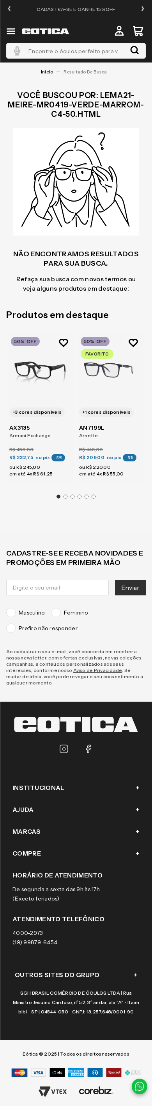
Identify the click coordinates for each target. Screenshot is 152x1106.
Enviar (130, 587)
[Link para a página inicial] (47, 72)
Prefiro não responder (48, 628)
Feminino (76, 612)
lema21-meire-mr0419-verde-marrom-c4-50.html (87, 72)
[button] (9, 9)
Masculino (32, 612)
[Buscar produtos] (134, 50)
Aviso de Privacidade (97, 670)
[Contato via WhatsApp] (139, 1086)
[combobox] (76, 51)
